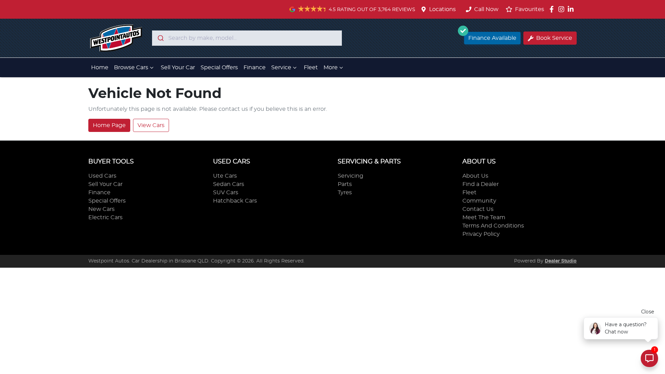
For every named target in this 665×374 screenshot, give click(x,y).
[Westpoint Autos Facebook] (553, 9)
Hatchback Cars (235, 201)
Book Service (554, 38)
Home (99, 67)
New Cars (101, 209)
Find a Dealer (480, 184)
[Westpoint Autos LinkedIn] (572, 9)
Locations (442, 9)
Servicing (350, 176)
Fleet (311, 67)
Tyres (345, 192)
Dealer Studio (561, 261)
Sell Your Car (178, 67)
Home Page (109, 125)
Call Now (486, 9)
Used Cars (102, 176)
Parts (345, 184)
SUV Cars (225, 192)
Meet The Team (483, 217)
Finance (254, 67)
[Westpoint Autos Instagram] (562, 9)
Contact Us (478, 209)
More (330, 67)
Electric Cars (105, 217)
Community (479, 201)
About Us (475, 176)
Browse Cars (131, 67)
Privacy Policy (481, 234)
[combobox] (247, 38)
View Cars (151, 125)
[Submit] (160, 38)
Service (281, 67)
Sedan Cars (228, 184)
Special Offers (219, 67)
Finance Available (492, 38)
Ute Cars (225, 176)
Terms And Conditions (493, 226)
